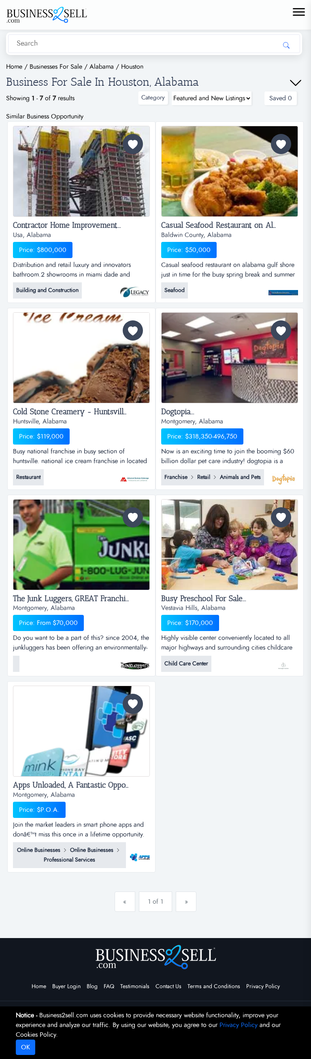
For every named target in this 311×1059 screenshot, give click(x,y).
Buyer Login (66, 986)
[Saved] (133, 144)
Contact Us (168, 986)
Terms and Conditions (213, 986)
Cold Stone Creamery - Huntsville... (72, 411)
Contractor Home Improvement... (67, 225)
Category (153, 98)
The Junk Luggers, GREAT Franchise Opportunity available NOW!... (81, 598)
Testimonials (134, 986)
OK (25, 1047)
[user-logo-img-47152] (140, 853)
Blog (92, 986)
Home (39, 986)
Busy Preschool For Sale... (203, 598)
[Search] (286, 45)
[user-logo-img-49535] (283, 475)
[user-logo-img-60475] (135, 289)
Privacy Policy (263, 986)
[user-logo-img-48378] (283, 662)
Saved (280, 98)
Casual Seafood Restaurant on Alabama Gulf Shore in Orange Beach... (229, 225)
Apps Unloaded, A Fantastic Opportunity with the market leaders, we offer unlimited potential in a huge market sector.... (81, 785)
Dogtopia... (177, 411)
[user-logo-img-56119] (283, 289)
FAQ (109, 986)
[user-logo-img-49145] (135, 662)
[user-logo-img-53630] (135, 475)
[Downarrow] (295, 83)
